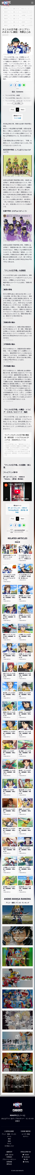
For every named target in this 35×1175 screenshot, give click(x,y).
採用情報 (9, 1162)
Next (22, 110)
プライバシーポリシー (9, 1159)
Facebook (26, 1157)
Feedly (26, 1162)
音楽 (9, 1139)
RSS (26, 1159)
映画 (9, 1141)
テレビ (9, 1143)
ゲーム (9, 1136)
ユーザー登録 (26, 1134)
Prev (12, 110)
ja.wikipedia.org (9, 318)
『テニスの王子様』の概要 (12, 95)
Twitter (26, 1155)
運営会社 (9, 1164)
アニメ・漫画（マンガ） (9, 1134)
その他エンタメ (9, 1146)
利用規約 (9, 1157)
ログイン (25, 1136)
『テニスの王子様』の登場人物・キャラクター (18, 101)
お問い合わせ (9, 1155)
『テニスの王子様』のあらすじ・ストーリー (17, 98)
